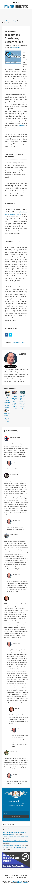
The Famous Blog (11, 21)
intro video (22, 125)
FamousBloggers (17, 881)
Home (3, 21)
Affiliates (14, 342)
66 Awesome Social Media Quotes (12, 845)
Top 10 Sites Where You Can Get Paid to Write (15, 836)
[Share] (6, 335)
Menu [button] (17, 2)
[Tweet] (10, 335)
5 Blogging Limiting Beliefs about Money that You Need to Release (14, 401)
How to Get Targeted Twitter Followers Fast (15, 841)
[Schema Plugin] (16, 867)
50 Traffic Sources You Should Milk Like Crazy (15, 847)
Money (19, 342)
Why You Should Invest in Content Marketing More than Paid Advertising (22, 401)
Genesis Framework (22, 882)
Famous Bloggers (16, 6)
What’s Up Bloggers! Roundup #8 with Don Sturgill (7, 417)
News (23, 342)
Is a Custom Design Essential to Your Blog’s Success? (7, 402)
